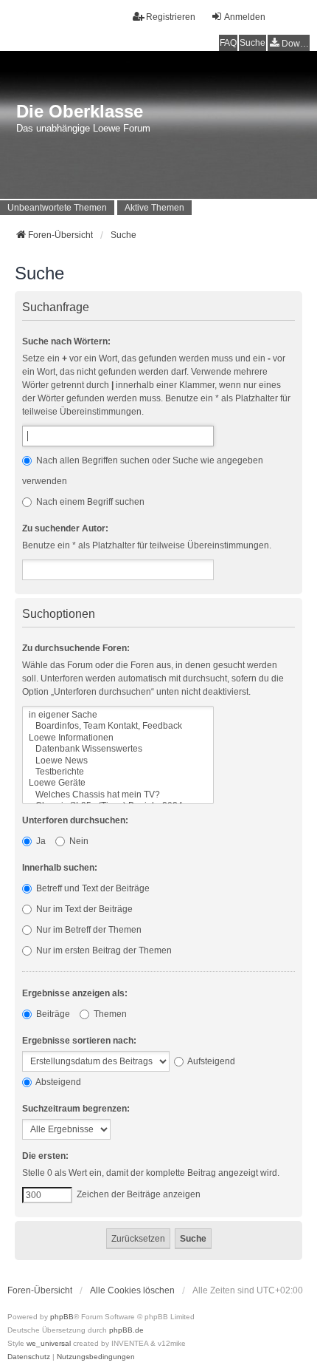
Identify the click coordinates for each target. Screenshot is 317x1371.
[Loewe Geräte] (118, 783)
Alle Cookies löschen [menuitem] (132, 1290)
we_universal (49, 1343)
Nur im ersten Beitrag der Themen (103, 950)
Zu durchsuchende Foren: (76, 648)
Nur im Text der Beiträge (83, 909)
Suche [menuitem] (252, 43)
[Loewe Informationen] (118, 738)
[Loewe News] (118, 760)
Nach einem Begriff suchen (89, 502)
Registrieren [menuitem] (170, 17)
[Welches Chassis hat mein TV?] (118, 794)
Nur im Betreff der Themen (88, 930)
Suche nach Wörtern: (66, 341)
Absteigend (57, 1082)
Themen (109, 1014)
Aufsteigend (210, 1061)
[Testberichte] (118, 772)
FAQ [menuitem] (228, 43)
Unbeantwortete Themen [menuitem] (57, 208)
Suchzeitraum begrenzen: (76, 1108)
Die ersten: (45, 1156)
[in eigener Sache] (118, 715)
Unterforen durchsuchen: (75, 820)
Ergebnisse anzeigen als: (75, 993)
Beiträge (52, 1014)
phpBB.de (126, 1330)
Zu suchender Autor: (65, 528)
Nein (77, 841)
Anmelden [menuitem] (244, 17)
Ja (40, 841)
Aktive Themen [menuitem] (154, 208)
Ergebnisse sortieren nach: (79, 1040)
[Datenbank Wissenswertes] (118, 749)
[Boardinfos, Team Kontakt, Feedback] (118, 726)
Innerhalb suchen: (59, 868)
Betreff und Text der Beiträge (92, 888)
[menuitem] (289, 43)
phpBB (62, 1317)
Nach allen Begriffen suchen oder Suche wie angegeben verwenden (142, 470)
